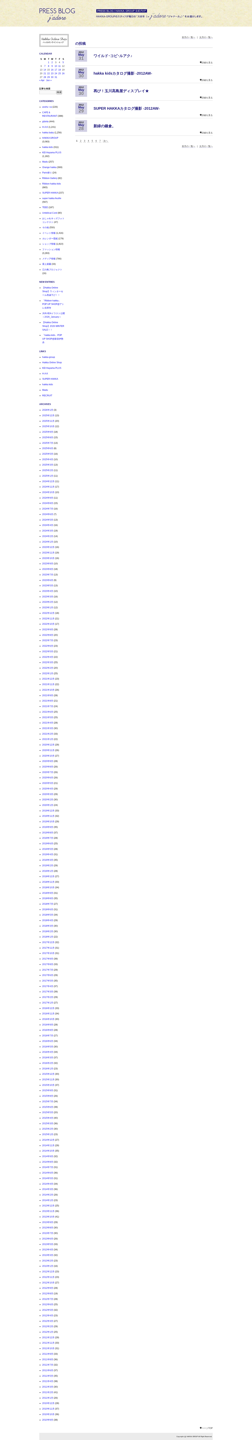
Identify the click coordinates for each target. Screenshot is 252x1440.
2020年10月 (48, 756)
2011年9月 (47, 1354)
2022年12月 (48, 613)
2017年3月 (47, 991)
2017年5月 (47, 980)
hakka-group (48, 357)
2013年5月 (47, 1244)
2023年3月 (47, 596)
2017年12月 (48, 942)
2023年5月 (47, 585)
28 (45, 77)
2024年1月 (47, 542)
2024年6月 (47, 514)
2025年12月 (48, 415)
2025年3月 (47, 465)
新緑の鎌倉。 (105, 126)
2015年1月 (47, 1134)
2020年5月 (47, 783)
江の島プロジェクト (52, 269)
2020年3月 (47, 794)
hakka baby (48, 132)
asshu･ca (47, 107)
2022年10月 (48, 624)
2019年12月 (48, 810)
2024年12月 (48, 481)
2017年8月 (47, 964)
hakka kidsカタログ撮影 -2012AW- (123, 73)
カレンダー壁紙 (50, 238)
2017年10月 (48, 953)
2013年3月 (47, 1255)
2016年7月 (47, 1035)
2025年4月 (47, 459)
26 (63, 73)
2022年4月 (47, 657)
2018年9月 (47, 893)
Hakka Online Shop (52, 362)
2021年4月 (47, 722)
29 (48, 77)
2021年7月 (47, 706)
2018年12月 (48, 876)
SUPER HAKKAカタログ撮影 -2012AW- (127, 108)
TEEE (45, 207)
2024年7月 (47, 508)
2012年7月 (47, 1299)
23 (52, 73)
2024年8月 (47, 503)
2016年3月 (47, 1057)
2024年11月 (48, 486)
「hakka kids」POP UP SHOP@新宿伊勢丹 (52, 339)
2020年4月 (47, 788)
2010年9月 (47, 1420)
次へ (105, 141)
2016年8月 (47, 1030)
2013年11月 (48, 1211)
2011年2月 (47, 1392)
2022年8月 (47, 635)
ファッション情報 (51, 249)
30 (52, 77)
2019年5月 (47, 849)
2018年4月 (47, 920)
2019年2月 (47, 865)
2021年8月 (47, 701)
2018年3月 (47, 926)
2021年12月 (48, 679)
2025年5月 (47, 454)
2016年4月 (47, 1052)
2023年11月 (48, 552)
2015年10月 (48, 1085)
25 (59, 73)
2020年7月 (47, 772)
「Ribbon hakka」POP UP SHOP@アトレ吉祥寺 (53, 304)
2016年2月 (47, 1063)
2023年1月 (47, 607)
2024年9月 (47, 498)
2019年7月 (47, 838)
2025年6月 (47, 448)
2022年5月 (47, 651)
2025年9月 (47, 432)
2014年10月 (48, 1151)
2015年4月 (47, 1118)
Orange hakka (49, 167)
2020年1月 (47, 805)
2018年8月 (47, 898)
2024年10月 (48, 492)
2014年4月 (47, 1184)
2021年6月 (47, 712)
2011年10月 (48, 1348)
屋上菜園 (46, 264)
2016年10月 (48, 1019)
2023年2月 (47, 602)
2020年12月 (48, 744)
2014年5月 (47, 1178)
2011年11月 (48, 1343)
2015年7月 (47, 1101)
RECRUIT (47, 395)
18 (59, 70)
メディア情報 (49, 258)
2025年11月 (48, 421)
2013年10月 (48, 1216)
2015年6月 (47, 1107)
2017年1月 (47, 1002)
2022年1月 (47, 673)
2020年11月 (48, 750)
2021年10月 (48, 690)
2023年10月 (48, 558)
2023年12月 (48, 547)
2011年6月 (47, 1370)
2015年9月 (47, 1090)
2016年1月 (47, 1068)
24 (56, 73)
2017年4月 (47, 986)
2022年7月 (47, 640)
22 (48, 73)
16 (52, 70)
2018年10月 (48, 887)
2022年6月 (47, 646)
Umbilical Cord (49, 213)
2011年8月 (47, 1359)
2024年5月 (47, 520)
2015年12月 (48, 1074)
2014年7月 (47, 1167)
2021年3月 (47, 728)
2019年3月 (47, 860)
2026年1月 (47, 410)
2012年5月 (47, 1310)
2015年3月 (47, 1123)
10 (56, 66)
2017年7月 (47, 970)
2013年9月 (47, 1222)
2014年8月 (47, 1162)
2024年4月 (47, 525)
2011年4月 (47, 1381)
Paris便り (47, 172)
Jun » (49, 80)
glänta (45, 121)
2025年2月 (47, 470)
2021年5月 (47, 717)
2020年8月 (47, 766)
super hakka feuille (51, 198)
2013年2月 (47, 1260)
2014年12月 (48, 1140)
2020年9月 (47, 761)
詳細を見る (207, 62)
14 (45, 70)
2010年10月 (48, 1414)
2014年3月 (47, 1189)
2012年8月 (47, 1293)
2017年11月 (48, 948)
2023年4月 (47, 591)
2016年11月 (48, 1013)
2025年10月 (48, 426)
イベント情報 (49, 233)
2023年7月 (47, 574)
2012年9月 (47, 1288)
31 (56, 77)
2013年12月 (48, 1205)
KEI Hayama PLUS (51, 152)
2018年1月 (47, 937)
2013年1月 (47, 1266)
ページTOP (207, 1428)
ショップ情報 (49, 244)
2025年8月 (47, 437)
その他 (45, 227)
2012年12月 (48, 1271)
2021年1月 (47, 739)
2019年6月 (47, 843)
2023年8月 (47, 569)
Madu (45, 161)
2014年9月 (47, 1156)
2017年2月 (47, 997)
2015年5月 (47, 1112)
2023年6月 (47, 580)
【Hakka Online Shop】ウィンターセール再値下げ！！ (52, 291)
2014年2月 (47, 1194)
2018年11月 (48, 882)
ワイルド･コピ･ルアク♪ (113, 56)
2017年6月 (47, 975)
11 (59, 66)
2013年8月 (47, 1227)
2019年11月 (48, 816)
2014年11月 (48, 1145)
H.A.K (45, 127)
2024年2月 (47, 536)
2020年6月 (47, 777)
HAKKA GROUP (50, 138)
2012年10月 (48, 1282)
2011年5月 (47, 1376)
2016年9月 (47, 1024)
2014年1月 (47, 1200)
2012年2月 (47, 1326)
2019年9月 (47, 827)
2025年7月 (47, 443)
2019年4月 (47, 854)
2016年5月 (47, 1046)
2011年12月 (48, 1337)
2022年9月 (47, 629)
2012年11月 (48, 1277)
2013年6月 (47, 1238)
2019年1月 (47, 871)
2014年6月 (47, 1173)
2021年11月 (48, 684)
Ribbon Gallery (49, 178)
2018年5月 (47, 915)
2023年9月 (47, 563)
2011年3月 (47, 1387)
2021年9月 (47, 695)
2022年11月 (48, 618)
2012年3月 (47, 1321)
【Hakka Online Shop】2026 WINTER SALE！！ (53, 326)
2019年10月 (48, 821)
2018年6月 (47, 909)
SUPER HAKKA (50, 192)
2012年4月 (47, 1315)
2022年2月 (47, 668)
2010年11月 (48, 1408)
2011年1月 (47, 1398)
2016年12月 (48, 1008)
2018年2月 (47, 931)
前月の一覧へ (188, 37)
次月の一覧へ (206, 37)
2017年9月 (47, 958)
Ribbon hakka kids (51, 183)
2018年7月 (47, 904)
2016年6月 (47, 1041)
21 (45, 73)
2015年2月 (47, 1129)
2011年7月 (47, 1365)
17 (56, 70)
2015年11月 (48, 1079)
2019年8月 (47, 832)
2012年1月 (47, 1332)
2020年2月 (47, 799)
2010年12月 (48, 1403)
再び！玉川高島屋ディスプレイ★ (121, 91)
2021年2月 (47, 734)
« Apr (41, 80)
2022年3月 (47, 662)
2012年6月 (47, 1304)
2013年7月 (47, 1233)
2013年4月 (47, 1249)
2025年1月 (47, 476)
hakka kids (47, 147)
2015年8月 (47, 1096)
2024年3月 (47, 530)
